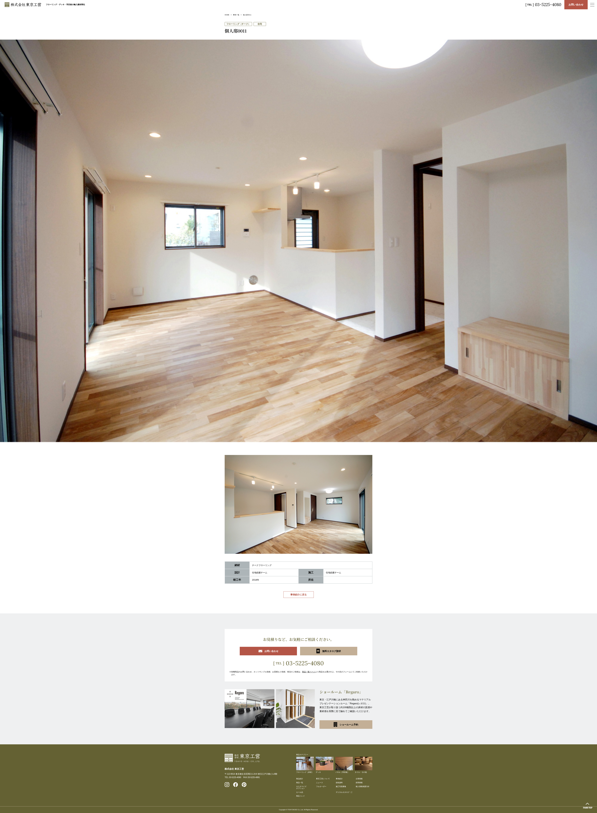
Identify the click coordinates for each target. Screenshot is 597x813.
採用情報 (359, 782)
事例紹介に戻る (298, 594)
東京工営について (323, 779)
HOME (227, 15)
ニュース (319, 782)
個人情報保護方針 (362, 786)
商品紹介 (299, 779)
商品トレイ (300, 796)
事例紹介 (339, 779)
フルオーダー (321, 786)
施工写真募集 (341, 786)
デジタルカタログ (342, 792)
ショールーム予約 (349, 724)
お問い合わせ (576, 4)
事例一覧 (236, 15)
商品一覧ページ (308, 672)
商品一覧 (299, 782)
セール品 (299, 792)
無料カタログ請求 (331, 651)
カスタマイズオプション (301, 787)
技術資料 (339, 782)
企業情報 (359, 779)
